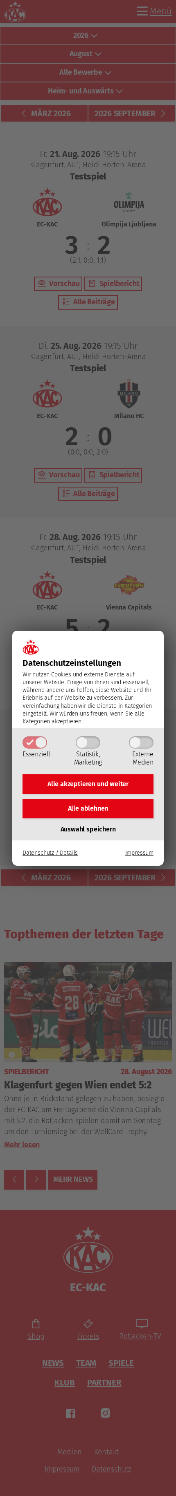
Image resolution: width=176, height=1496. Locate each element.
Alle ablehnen (88, 808)
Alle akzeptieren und (88, 784)
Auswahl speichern (88, 829)
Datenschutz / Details (50, 852)
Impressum (139, 852)
